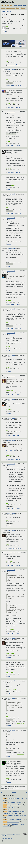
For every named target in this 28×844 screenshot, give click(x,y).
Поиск (23, 8)
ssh (5, 17)
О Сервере (3, 834)
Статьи (3, 8)
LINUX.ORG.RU (7, 2)
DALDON (8, 689)
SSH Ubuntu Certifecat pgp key (15, 819)
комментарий (11, 69)
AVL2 (7, 672)
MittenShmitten (10, 561)
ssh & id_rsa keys (11, 807)
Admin (9, 11)
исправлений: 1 (20, 754)
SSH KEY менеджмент (13, 14)
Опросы (12, 8)
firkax (7, 367)
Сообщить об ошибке (6, 836)
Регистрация (18, 5)
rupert (7, 544)
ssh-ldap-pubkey (10, 450)
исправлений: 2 (20, 723)
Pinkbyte (8, 390)
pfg (7, 61)
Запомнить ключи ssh (13, 822)
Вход (24, 5)
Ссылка (4, 31)
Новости (3, 5)
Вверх (24, 834)
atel (7, 26)
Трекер (18, 8)
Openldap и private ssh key (14, 802)
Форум (8, 8)
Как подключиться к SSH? (14, 804)
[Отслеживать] (23, 25)
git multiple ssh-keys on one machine (16, 815)
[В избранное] (23, 20)
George (8, 778)
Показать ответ (11, 65)
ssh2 (7, 168)
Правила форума (11, 834)
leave (7, 629)
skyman (8, 103)
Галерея (9, 5)
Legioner (8, 185)
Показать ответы (11, 85)
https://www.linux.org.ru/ (6, 838)
